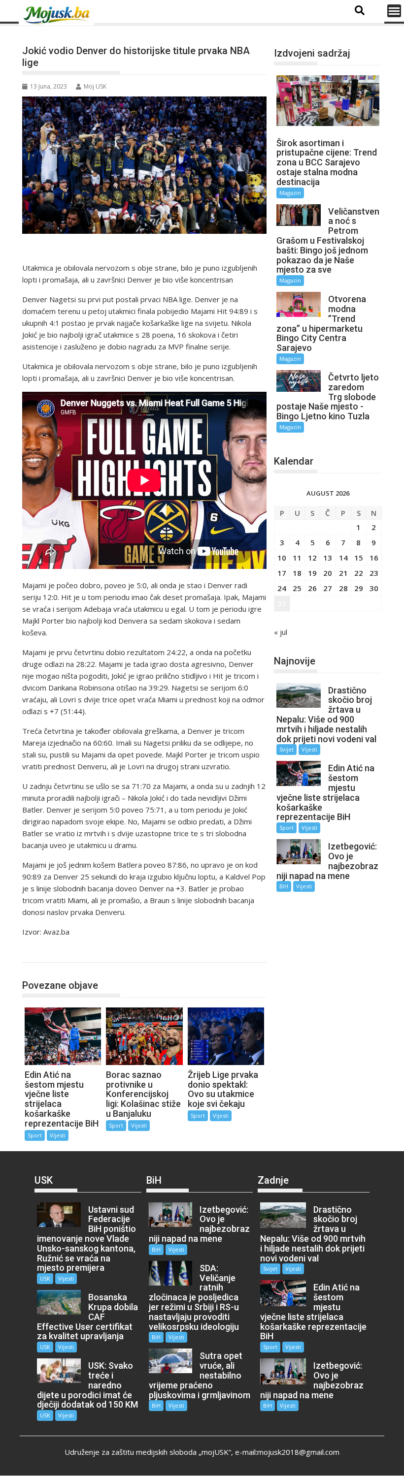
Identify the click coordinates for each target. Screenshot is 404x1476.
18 (297, 573)
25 (297, 588)
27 (327, 588)
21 (343, 573)
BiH (283, 886)
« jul (280, 632)
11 (297, 558)
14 (343, 558)
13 (327, 558)
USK (45, 1278)
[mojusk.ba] (58, 15)
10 (281, 558)
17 (281, 573)
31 (281, 603)
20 (327, 573)
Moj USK (95, 86)
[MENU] (394, 11)
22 (358, 573)
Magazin (290, 192)
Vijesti (58, 1135)
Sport (42, 952)
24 (281, 588)
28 (343, 588)
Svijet (286, 749)
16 (374, 558)
